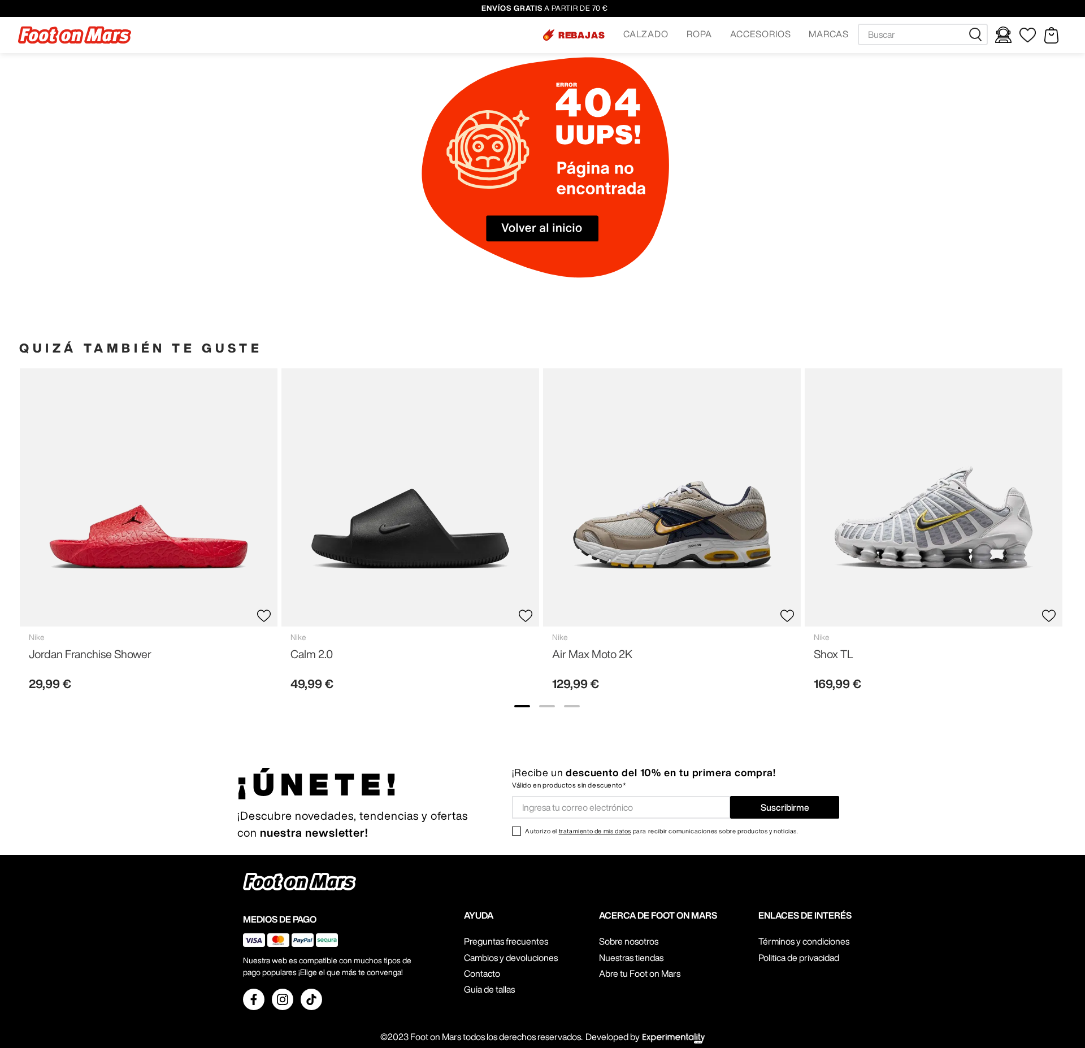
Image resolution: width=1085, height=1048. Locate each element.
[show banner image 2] (547, 706)
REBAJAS (582, 35)
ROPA (699, 33)
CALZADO (646, 33)
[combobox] (923, 34)
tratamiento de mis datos (595, 831)
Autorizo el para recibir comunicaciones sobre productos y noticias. (661, 831)
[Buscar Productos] (978, 34)
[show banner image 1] (522, 706)
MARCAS (829, 33)
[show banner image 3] (572, 706)
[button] (574, 35)
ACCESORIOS (760, 33)
